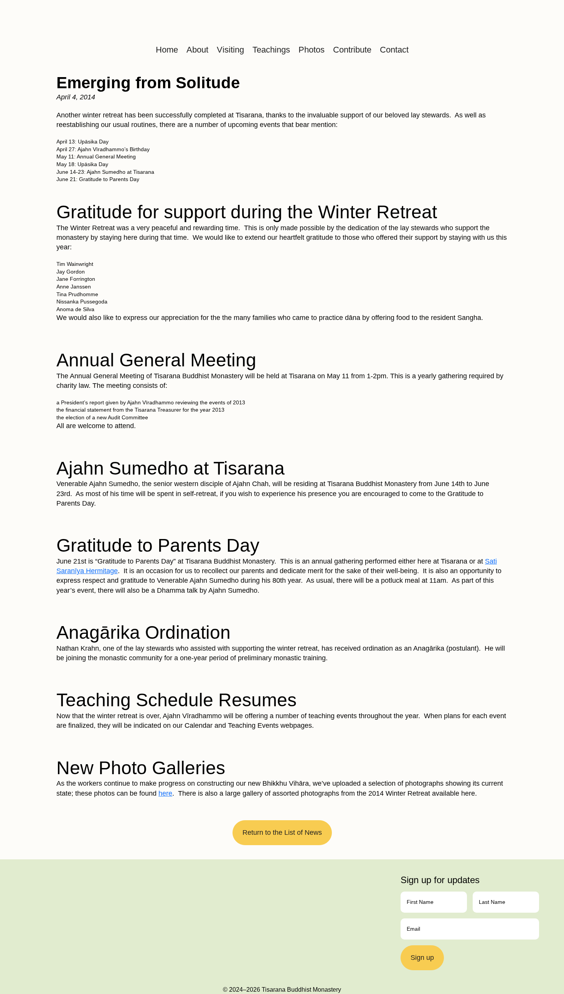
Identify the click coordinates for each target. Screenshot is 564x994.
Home (167, 49)
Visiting (230, 49)
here (165, 793)
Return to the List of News (282, 832)
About (197, 49)
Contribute (352, 49)
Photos (311, 49)
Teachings (271, 49)
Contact (394, 49)
